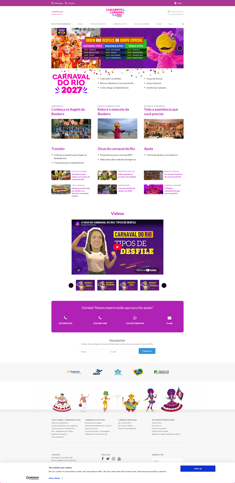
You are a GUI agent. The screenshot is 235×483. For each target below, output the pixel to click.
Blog (171, 24)
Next (179, 48)
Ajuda (159, 24)
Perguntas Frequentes (59, 434)
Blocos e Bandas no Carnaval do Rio (117, 83)
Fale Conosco (157, 426)
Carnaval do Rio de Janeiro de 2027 (126, 189)
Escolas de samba (141, 24)
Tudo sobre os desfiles (110, 78)
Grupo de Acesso (154, 78)
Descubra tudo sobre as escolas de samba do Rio (81, 176)
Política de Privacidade (160, 431)
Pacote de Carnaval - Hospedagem (97, 431)
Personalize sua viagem (93, 423)
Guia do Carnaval (91, 428)
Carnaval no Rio (120, 24)
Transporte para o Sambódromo (69, 162)
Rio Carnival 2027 (124, 423)
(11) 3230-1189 (67, 458)
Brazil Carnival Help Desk (127, 428)
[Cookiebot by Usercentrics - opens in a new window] (32, 478)
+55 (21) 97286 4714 (177, 12)
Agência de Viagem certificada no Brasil (166, 434)
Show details (54, 478)
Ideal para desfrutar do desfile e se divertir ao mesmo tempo (81, 192)
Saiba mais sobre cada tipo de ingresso (118, 159)
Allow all (198, 469)
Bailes (80, 24)
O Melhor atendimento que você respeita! (172, 190)
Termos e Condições (159, 428)
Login (179, 3)
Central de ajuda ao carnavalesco (162, 155)
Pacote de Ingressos (61, 24)
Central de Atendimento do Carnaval (98, 426)
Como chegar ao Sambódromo (114, 87)
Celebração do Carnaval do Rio (96, 434)
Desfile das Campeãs (156, 87)
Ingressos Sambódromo (60, 423)
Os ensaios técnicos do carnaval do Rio (173, 175)
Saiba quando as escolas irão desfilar (127, 175)
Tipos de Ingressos (98, 24)
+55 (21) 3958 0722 (177, 14)
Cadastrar (147, 351)
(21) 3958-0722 (70, 460)
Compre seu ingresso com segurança (64, 426)
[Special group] (117, 48)
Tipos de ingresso (57, 437)
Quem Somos (157, 423)
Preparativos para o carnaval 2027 (116, 155)
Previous (55, 48)
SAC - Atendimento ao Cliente (62, 431)
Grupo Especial (153, 83)
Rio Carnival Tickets (125, 426)
